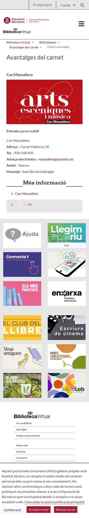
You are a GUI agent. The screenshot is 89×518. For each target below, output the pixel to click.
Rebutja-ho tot (65, 509)
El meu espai (42, 5)
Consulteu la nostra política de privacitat (55, 502)
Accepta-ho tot (39, 509)
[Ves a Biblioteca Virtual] (26, 19)
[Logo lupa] (81, 4)
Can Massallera (26, 193)
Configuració (12, 509)
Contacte (21, 457)
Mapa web (22, 445)
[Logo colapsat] (81, 23)
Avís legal (21, 429)
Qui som (21, 451)
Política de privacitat (28, 435)
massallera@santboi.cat (55, 159)
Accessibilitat (24, 423)
